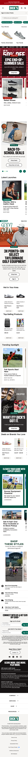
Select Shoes (9, 100)
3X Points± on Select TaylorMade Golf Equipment (14, 256)
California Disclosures (14, 750)
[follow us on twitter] (13, 657)
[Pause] (7, 171)
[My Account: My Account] (21, 8)
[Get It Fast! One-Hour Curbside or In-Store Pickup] (11, 519)
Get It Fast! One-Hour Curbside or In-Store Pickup (11, 524)
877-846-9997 (17, 734)
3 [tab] (2, 171)
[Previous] (20, 171)
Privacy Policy (14, 740)
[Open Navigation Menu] (3, 8)
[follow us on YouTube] (9, 657)
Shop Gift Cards (17, 669)
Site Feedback (14, 753)
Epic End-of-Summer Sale (14, 61)
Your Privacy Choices (12, 747)
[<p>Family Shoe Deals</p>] (7, 40)
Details (6, 603)
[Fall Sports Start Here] (12, 367)
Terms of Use (14, 737)
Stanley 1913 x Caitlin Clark (9, 203)
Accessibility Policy (14, 743)
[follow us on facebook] (17, 657)
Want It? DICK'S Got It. (14, 419)
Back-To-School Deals (14, 151)
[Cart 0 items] (25, 8)
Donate (6, 610)
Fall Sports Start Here (11, 371)
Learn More (7, 588)
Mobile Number (5, 630)
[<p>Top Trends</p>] (20, 40)
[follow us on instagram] (21, 657)
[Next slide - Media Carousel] (25, 565)
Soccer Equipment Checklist (12, 492)
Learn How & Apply (16, 687)
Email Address (5, 623)
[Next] (24, 171)
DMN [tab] (5, 171)
